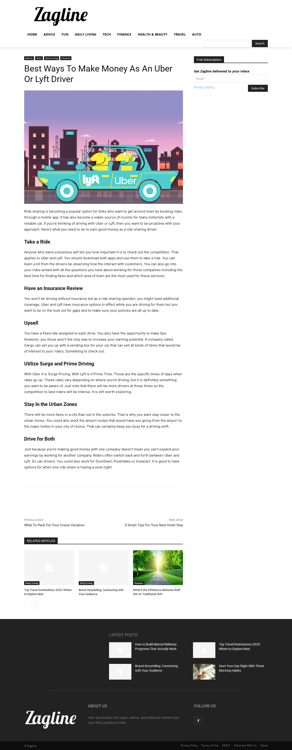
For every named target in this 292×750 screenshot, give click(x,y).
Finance (66, 58)
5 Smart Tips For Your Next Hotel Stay (154, 525)
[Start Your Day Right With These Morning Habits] (204, 672)
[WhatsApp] (87, 497)
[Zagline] (60, 16)
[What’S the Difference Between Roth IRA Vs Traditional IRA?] (158, 567)
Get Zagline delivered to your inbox (221, 71)
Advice (29, 58)
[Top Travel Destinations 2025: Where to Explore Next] (49, 567)
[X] (66, 497)
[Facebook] (56, 497)
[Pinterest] (77, 497)
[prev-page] (27, 605)
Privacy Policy (204, 87)
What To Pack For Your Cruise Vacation (54, 525)
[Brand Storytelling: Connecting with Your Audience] (104, 567)
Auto (39, 58)
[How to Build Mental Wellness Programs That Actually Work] (120, 650)
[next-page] (34, 605)
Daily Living (51, 58)
